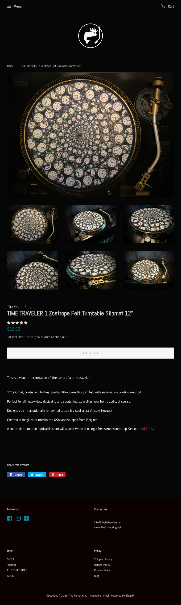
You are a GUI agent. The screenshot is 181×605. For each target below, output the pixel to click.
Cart (170, 6)
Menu (17, 6)
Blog (96, 576)
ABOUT (11, 576)
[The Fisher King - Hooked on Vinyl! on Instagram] (18, 519)
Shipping (30, 336)
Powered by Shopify (123, 595)
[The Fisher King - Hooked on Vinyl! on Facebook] (9, 519)
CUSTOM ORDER (17, 570)
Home (10, 66)
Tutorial (11, 565)
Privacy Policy (102, 570)
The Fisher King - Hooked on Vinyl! (89, 595)
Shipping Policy (103, 559)
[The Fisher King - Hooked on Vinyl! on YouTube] (26, 519)
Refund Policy (102, 565)
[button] (17, 322)
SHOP (10, 559)
